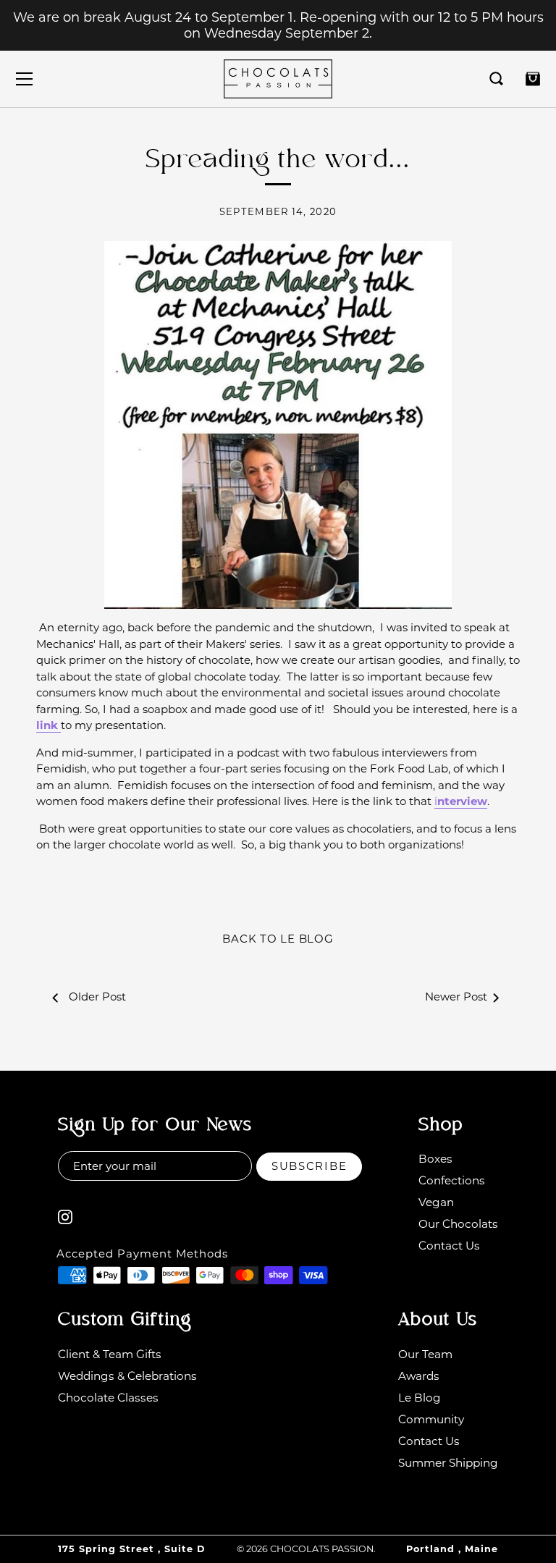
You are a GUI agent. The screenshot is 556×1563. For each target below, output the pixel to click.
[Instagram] (65, 1216)
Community (431, 1419)
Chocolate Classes (108, 1397)
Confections (451, 1180)
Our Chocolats (458, 1224)
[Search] (496, 79)
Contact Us (449, 1245)
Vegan (436, 1202)
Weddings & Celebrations (127, 1376)
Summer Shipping (448, 1463)
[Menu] (25, 79)
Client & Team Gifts (109, 1354)
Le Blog (419, 1397)
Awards (418, 1376)
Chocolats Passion (322, 1548)
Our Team (425, 1354)
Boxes (435, 1159)
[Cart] (533, 79)
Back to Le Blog (277, 938)
